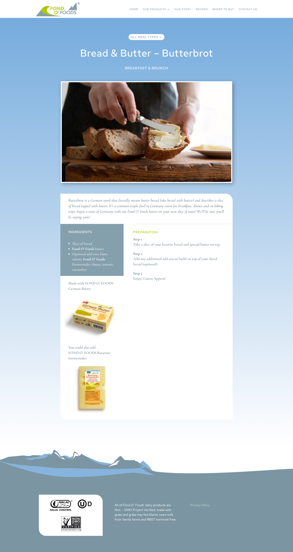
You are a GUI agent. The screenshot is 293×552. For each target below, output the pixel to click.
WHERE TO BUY (223, 9)
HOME (134, 9)
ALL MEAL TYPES (144, 37)
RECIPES (202, 9)
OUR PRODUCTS (154, 9)
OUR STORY (182, 9)
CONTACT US (248, 9)
